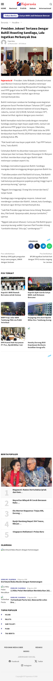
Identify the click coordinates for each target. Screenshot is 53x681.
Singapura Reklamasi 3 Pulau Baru (28, 532)
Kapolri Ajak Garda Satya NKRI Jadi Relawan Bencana (39, 295)
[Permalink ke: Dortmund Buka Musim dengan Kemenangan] (26, 562)
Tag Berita (9, 633)
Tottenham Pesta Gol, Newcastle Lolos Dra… (28, 601)
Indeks (26, 651)
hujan (7, 615)
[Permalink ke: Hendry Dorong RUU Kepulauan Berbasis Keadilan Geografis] (40, 334)
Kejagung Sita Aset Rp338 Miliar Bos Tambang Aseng (39, 318)
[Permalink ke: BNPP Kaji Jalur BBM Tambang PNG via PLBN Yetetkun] (13, 309)
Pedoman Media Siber (13, 647)
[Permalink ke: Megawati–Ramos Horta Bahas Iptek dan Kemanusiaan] (26, 472)
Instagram (28, 665)
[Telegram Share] (43, 246)
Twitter (40, 661)
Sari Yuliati (10, 624)
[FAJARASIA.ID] (26, 3)
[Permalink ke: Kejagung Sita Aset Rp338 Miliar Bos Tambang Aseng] (40, 309)
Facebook (15, 661)
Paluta (8, 619)
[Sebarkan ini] (31, 246)
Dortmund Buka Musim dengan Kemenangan (21, 582)
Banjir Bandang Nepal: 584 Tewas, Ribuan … (28, 522)
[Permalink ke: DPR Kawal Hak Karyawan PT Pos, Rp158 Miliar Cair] (13, 334)
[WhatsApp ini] (49, 246)
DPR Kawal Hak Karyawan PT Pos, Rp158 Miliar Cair (12, 343)
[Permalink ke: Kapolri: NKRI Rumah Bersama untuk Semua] (13, 284)
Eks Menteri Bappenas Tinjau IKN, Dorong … (28, 512)
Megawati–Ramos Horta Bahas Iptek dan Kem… (29, 491)
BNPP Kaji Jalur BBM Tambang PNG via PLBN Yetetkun (11, 320)
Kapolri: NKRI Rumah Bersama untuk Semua (11, 293)
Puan (7, 629)
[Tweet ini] (37, 246)
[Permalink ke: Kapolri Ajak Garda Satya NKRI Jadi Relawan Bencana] (40, 284)
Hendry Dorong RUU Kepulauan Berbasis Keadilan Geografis (37, 345)
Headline (4, 579)
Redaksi (38, 647)
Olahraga (12, 579)
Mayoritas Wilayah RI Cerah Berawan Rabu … (29, 501)
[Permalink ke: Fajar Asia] (3, 42)
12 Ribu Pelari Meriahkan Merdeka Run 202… (31, 590)
